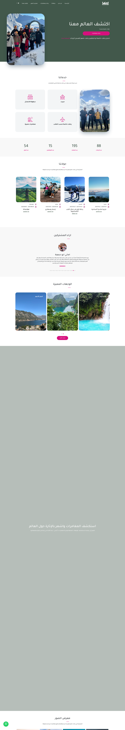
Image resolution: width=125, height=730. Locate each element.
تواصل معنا (25, 3)
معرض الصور (34, 3)
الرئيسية (67, 3)
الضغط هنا (65, 38)
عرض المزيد (62, 336)
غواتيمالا (26, 209)
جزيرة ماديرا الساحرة (98, 209)
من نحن (60, 3)
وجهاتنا (53, 3)
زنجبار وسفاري (50, 209)
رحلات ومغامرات (44, 3)
